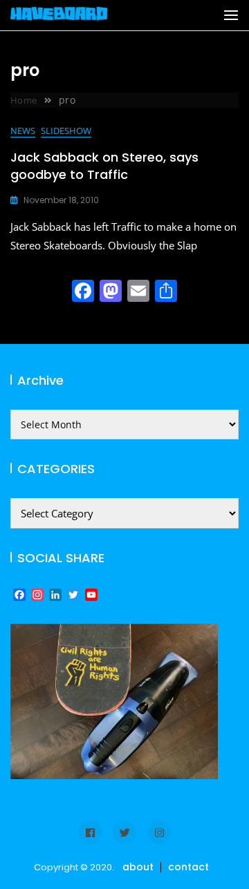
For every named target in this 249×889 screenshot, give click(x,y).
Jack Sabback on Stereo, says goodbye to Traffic (104, 166)
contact (188, 867)
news (22, 130)
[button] (231, 15)
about (138, 867)
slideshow (66, 130)
